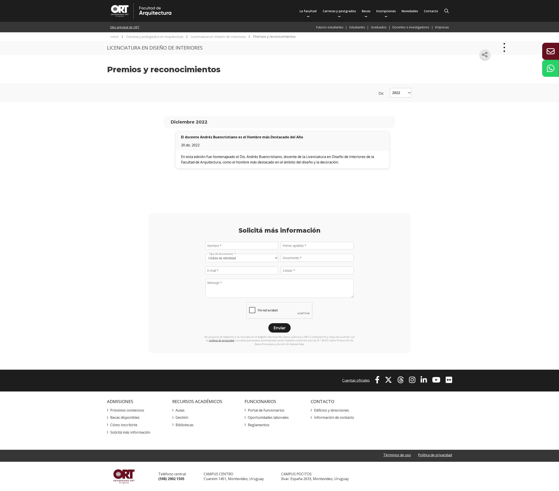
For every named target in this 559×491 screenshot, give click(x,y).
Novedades (410, 11)
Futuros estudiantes (329, 27)
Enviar (279, 328)
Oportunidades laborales (268, 417)
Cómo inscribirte (123, 424)
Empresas (442, 27)
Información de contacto (334, 417)
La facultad (308, 11)
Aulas (180, 410)
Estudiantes (357, 27)
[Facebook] (377, 380)
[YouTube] (436, 380)
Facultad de (182, 11)
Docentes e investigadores (410, 27)
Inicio (114, 36)
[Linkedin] (424, 380)
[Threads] (400, 380)
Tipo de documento (221, 254)
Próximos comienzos (127, 410)
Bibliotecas (184, 424)
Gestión (182, 417)
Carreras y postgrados (339, 11)
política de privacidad (221, 340)
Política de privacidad (435, 455)
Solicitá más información (130, 432)
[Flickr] (449, 380)
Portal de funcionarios (266, 410)
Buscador (446, 10)
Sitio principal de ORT (125, 27)
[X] (388, 380)
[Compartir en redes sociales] (485, 54)
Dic (381, 93)
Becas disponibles (125, 417)
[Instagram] (412, 380)
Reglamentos (258, 424)
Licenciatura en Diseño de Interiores (218, 36)
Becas (366, 11)
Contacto (431, 11)
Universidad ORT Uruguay (124, 476)
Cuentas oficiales (356, 380)
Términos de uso (397, 455)
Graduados (378, 27)
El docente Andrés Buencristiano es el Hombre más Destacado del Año (242, 137)
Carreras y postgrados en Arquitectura (154, 36)
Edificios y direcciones (331, 410)
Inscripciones (386, 11)
